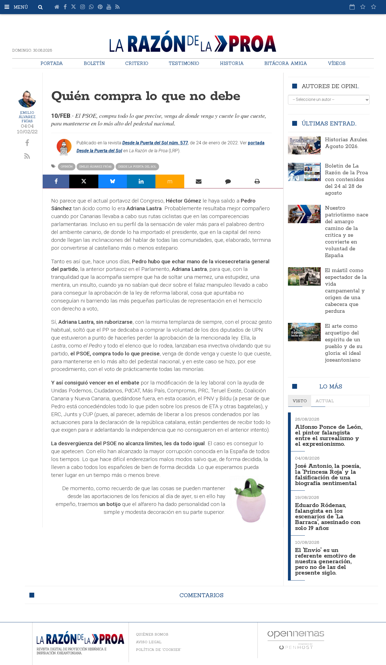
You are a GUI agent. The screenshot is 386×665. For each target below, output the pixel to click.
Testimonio (184, 63)
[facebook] (27, 143)
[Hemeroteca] (352, 6)
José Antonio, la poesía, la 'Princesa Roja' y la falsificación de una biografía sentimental (327, 474)
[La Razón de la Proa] (193, 40)
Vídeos (337, 63)
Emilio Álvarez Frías (27, 116)
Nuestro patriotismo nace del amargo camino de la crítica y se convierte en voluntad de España (346, 232)
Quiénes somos (152, 634)
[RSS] (117, 7)
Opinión (67, 166)
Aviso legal (149, 642)
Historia (232, 63)
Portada (51, 63)
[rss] (27, 156)
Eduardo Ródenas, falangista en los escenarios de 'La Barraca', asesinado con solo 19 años (328, 517)
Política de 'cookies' (158, 649)
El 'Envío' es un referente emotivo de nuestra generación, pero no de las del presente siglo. (325, 562)
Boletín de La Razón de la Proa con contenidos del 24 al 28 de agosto (346, 180)
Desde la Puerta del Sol (137, 166)
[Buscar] (40, 7)
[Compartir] (56, 181)
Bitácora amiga (285, 63)
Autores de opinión (334, 86)
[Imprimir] (257, 181)
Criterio (136, 63)
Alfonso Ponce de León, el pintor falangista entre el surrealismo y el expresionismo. (328, 435)
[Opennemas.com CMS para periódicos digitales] (296, 640)
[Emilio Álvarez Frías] (27, 99)
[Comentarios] (228, 181)
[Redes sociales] (362, 6)
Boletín (94, 63)
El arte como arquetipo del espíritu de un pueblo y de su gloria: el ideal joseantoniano (343, 343)
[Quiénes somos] (373, 6)
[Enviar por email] (199, 181)
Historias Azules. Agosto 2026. (346, 143)
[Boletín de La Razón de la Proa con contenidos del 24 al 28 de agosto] (304, 172)
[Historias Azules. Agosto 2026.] (304, 145)
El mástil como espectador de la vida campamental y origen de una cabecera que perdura (346, 291)
